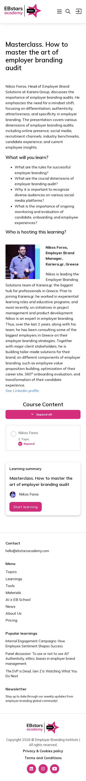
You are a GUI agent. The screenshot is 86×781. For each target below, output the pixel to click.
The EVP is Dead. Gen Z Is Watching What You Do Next (41, 673)
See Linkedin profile (22, 390)
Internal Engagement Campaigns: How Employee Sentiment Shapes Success (35, 643)
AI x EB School (18, 599)
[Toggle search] (68, 11)
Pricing (11, 620)
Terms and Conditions (43, 758)
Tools (10, 585)
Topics (11, 571)
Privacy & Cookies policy (43, 751)
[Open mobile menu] (59, 11)
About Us (14, 613)
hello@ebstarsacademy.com (27, 551)
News (10, 606)
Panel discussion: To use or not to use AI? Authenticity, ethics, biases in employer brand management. (40, 658)
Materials (13, 592)
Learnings (14, 578)
